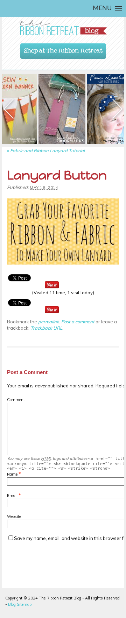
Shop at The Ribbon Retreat (63, 49)
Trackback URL (46, 328)
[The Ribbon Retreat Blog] (63, 27)
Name (12, 474)
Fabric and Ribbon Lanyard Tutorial (46, 150)
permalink (48, 321)
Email (12, 495)
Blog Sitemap (19, 604)
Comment (16, 399)
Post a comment (77, 321)
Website (14, 516)
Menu (102, 8)
